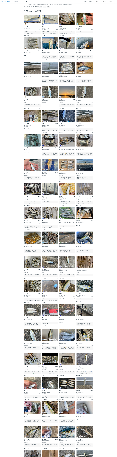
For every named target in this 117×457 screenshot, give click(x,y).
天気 (41, 6)
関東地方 (34, 4)
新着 (48, 6)
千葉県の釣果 (46, 4)
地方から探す (30, 4)
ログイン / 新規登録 (88, 1)
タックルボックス (110, 1)
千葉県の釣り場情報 (40, 4)
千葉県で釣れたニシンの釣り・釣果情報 (56, 4)
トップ (25, 4)
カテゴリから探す (102, 1)
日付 (44, 6)
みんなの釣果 (95, 1)
